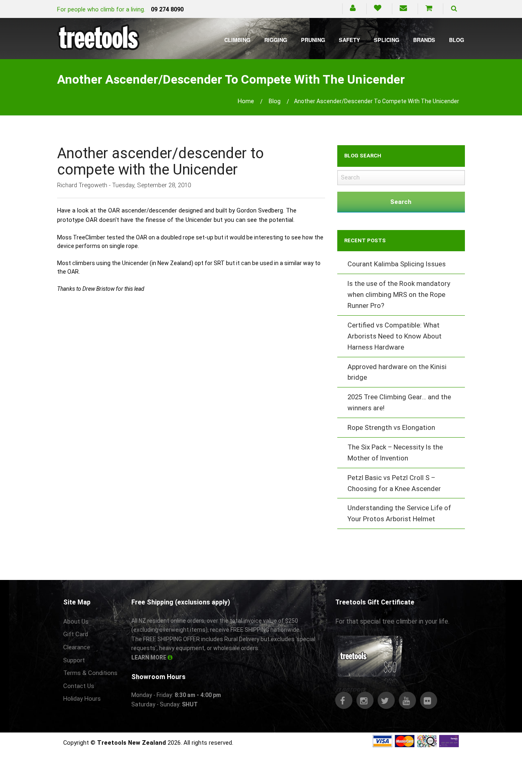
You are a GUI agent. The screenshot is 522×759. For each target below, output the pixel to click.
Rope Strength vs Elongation (391, 427)
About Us (75, 621)
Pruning (313, 40)
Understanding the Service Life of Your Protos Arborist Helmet (399, 513)
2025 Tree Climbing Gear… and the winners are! (399, 402)
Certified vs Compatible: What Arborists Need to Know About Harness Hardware (394, 336)
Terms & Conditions (90, 673)
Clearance (76, 647)
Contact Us (78, 686)
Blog (456, 40)
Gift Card (75, 634)
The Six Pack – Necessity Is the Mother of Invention (395, 452)
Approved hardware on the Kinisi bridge (397, 372)
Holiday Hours (82, 698)
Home (246, 101)
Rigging (275, 40)
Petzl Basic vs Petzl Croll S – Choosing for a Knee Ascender (394, 483)
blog (275, 101)
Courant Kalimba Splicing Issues (396, 264)
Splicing (386, 40)
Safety (349, 40)
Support (74, 660)
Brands (424, 40)
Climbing (237, 40)
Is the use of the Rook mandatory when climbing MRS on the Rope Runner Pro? (398, 294)
